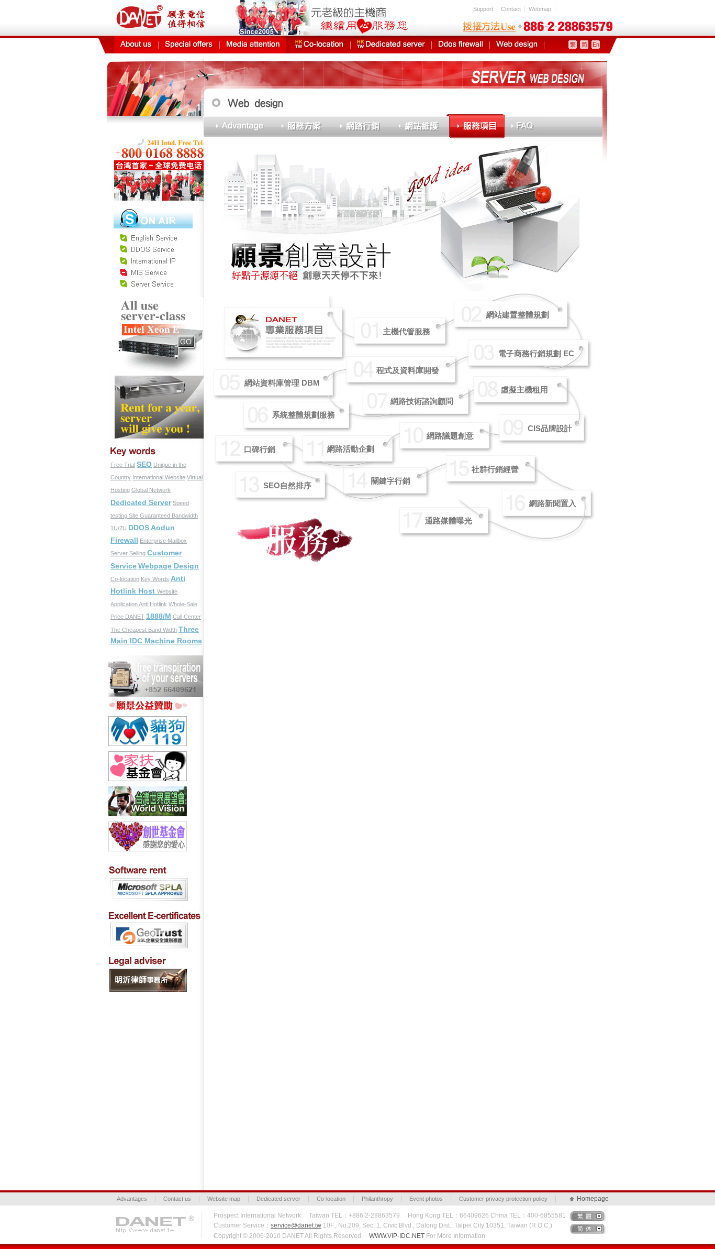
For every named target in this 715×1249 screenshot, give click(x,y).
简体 (585, 1228)
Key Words (155, 579)
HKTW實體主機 (391, 44)
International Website (158, 477)
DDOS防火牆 (460, 44)
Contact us (177, 1199)
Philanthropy (377, 1199)
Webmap (540, 9)
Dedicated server (278, 1199)
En (596, 44)
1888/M (158, 616)
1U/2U (118, 528)
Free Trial (122, 465)
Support (483, 9)
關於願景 (136, 44)
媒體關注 (253, 44)
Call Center (187, 616)
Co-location (124, 579)
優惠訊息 (189, 44)
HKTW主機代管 (319, 44)
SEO (144, 464)
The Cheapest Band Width (143, 630)
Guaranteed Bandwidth (169, 515)
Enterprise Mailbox (163, 541)
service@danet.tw (296, 1225)
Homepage (591, 1198)
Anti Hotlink (153, 604)
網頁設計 (517, 44)
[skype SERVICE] (153, 209)
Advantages (132, 1199)
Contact (511, 9)
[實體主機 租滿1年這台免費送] (156, 375)
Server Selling (128, 553)
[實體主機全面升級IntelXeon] (156, 301)
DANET (134, 616)
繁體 (585, 1216)
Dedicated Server (140, 502)
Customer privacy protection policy (503, 1199)
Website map (223, 1199)
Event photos (426, 1199)
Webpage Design (168, 566)
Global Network (151, 490)
